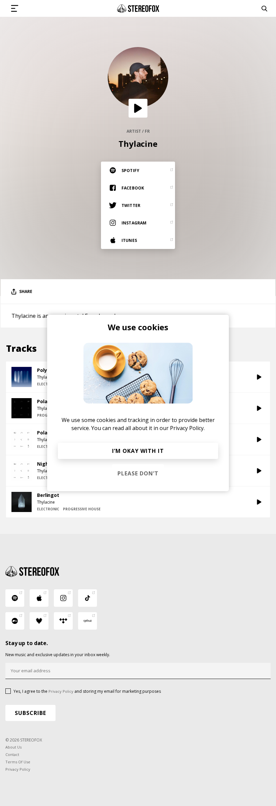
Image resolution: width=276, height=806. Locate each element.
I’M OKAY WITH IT (138, 451)
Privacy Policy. (187, 428)
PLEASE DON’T (138, 473)
